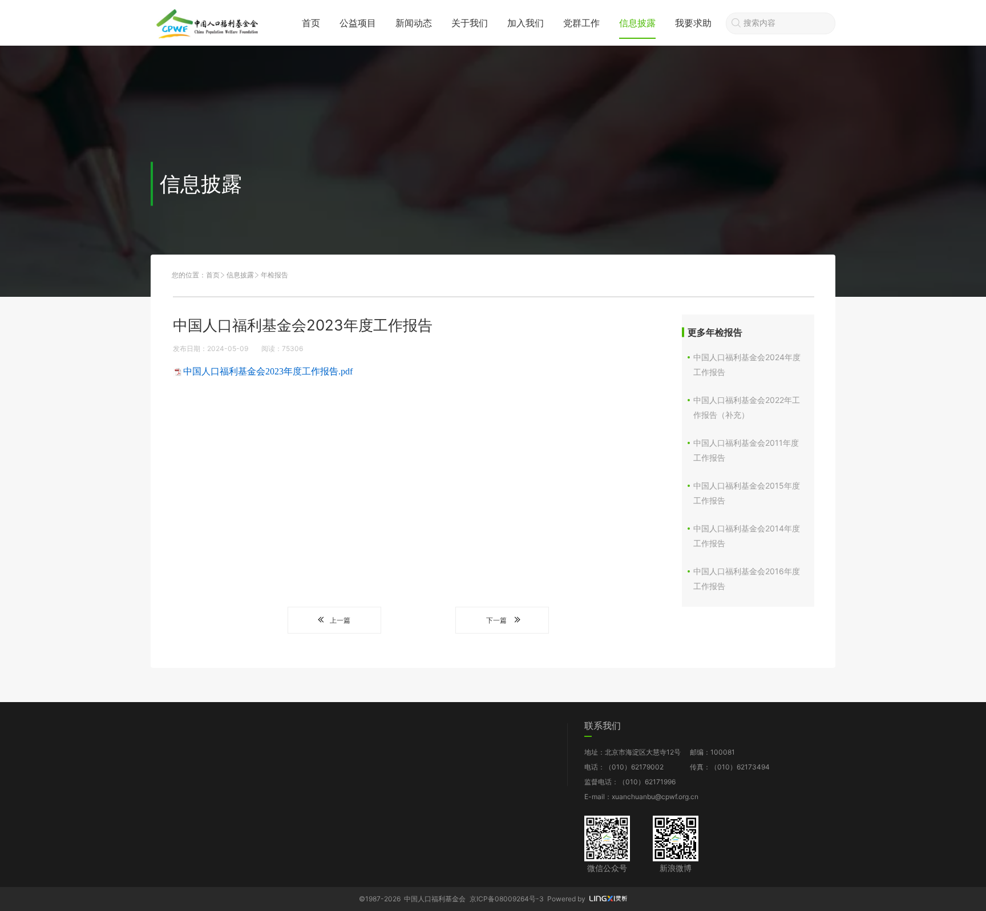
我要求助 (693, 23)
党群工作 (581, 23)
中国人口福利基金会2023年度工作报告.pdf (268, 371)
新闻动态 (413, 23)
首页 (311, 23)
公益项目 (358, 23)
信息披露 (637, 23)
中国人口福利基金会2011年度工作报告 (746, 450)
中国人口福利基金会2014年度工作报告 (746, 535)
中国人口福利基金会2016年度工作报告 (746, 578)
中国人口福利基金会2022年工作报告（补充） (746, 407)
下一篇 (496, 620)
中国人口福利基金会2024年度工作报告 (747, 364)
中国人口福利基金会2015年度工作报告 (746, 493)
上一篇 (340, 620)
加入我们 (525, 23)
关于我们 (469, 23)
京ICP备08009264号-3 (507, 898)
